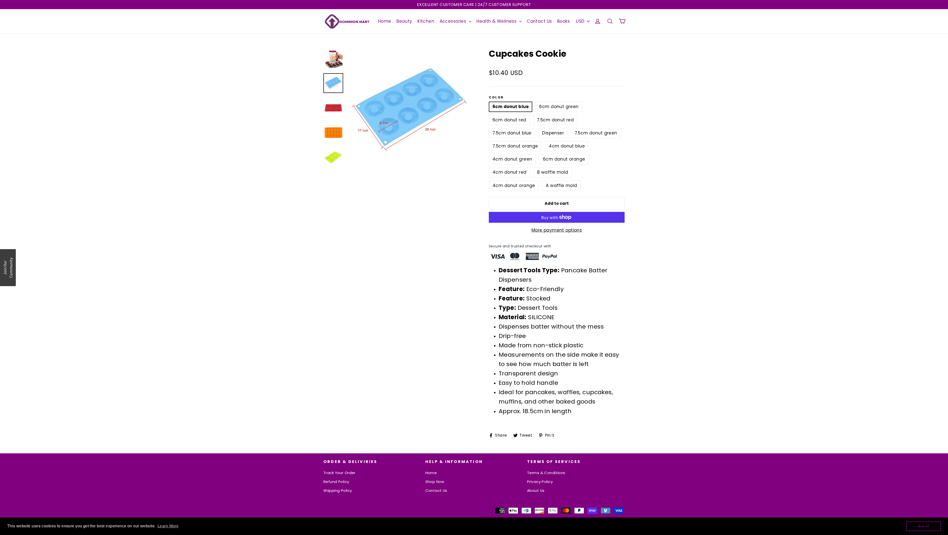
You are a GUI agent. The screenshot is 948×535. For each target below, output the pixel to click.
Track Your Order (339, 472)
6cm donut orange (564, 159)
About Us (535, 490)
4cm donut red (510, 172)
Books (563, 21)
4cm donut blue (567, 146)
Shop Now (434, 481)
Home (384, 21)
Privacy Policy (540, 481)
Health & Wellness (497, 21)
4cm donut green (512, 159)
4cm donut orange (514, 185)
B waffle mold (552, 172)
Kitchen (425, 21)
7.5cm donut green (596, 133)
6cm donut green (558, 107)
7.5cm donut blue (512, 133)
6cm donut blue (511, 107)
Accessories (454, 21)
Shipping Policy (337, 490)
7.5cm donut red (555, 120)
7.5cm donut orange (515, 146)
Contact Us (539, 21)
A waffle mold (561, 185)
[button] (8, 267)
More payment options (557, 230)
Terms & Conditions (546, 472)
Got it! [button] (923, 526)
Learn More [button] (168, 526)
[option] (409, 110)
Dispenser (553, 133)
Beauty (404, 21)
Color (496, 97)
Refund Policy (336, 481)
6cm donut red (509, 120)
